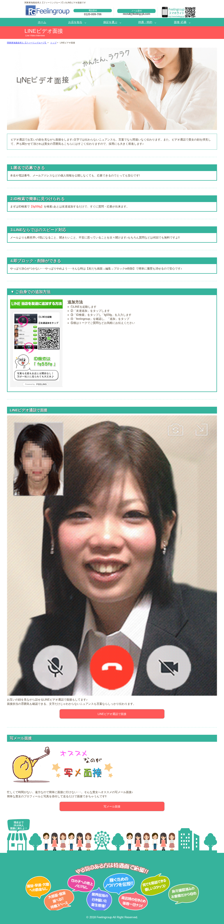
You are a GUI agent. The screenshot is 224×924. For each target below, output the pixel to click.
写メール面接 (112, 806)
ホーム (42, 22)
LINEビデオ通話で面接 (112, 713)
